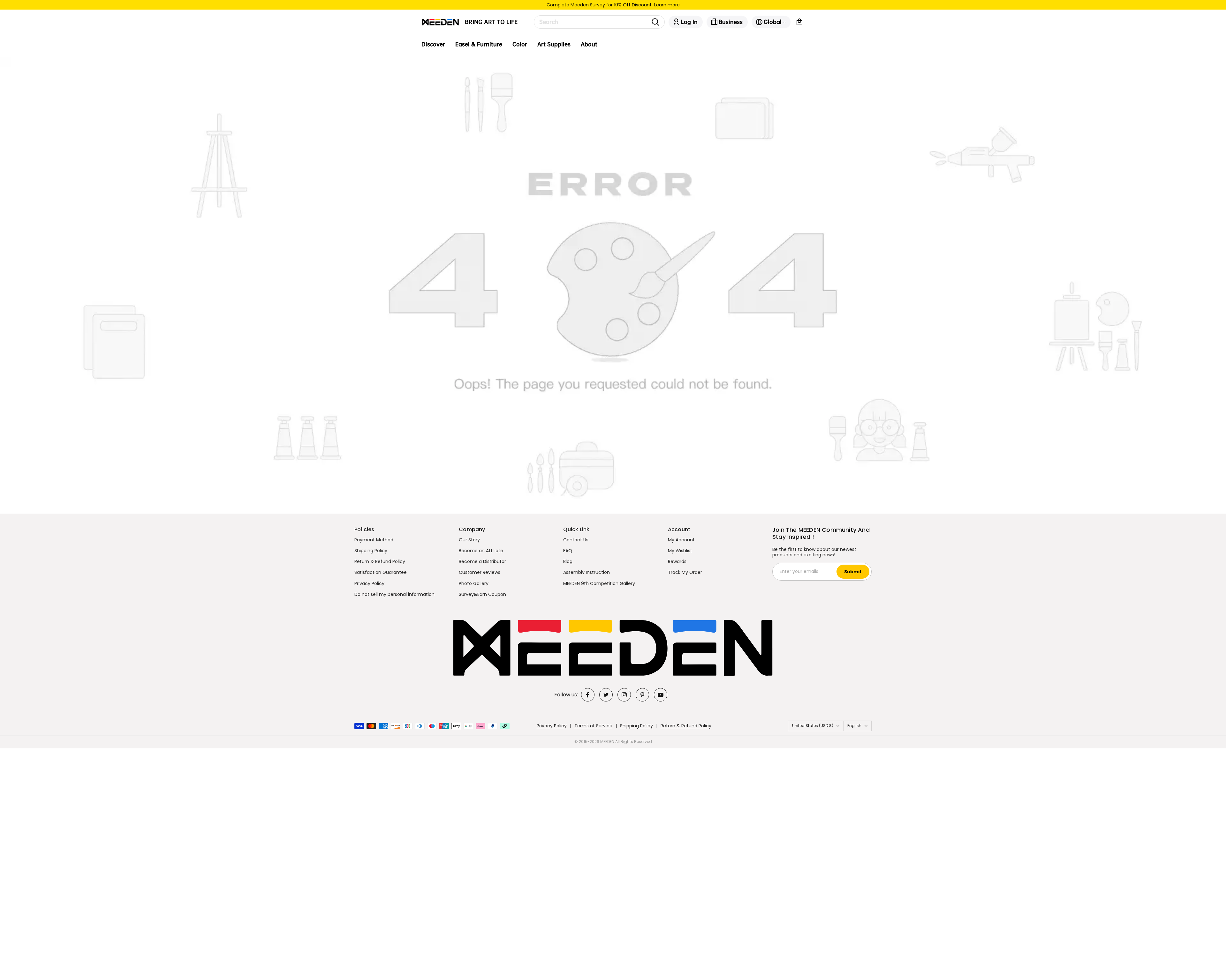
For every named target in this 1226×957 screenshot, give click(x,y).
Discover (433, 44)
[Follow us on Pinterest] (642, 694)
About (589, 44)
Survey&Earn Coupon (482, 594)
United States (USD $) (812, 725)
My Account (681, 540)
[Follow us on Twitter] (606, 694)
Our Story (469, 540)
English (854, 725)
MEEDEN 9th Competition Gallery (599, 583)
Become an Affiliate (481, 550)
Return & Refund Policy (379, 561)
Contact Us (575, 540)
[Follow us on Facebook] (587, 694)
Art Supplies (554, 44)
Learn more (667, 5)
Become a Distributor (482, 561)
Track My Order (685, 572)
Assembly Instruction (586, 572)
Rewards (677, 561)
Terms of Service (593, 726)
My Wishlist (680, 550)
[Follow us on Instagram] (624, 694)
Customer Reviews (479, 572)
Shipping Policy (370, 550)
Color (519, 44)
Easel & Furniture (478, 44)
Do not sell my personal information (394, 594)
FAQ (567, 550)
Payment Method (373, 540)
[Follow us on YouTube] (660, 694)
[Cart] (799, 22)
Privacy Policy (369, 583)
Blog (567, 561)
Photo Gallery (473, 583)
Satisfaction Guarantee (380, 572)
